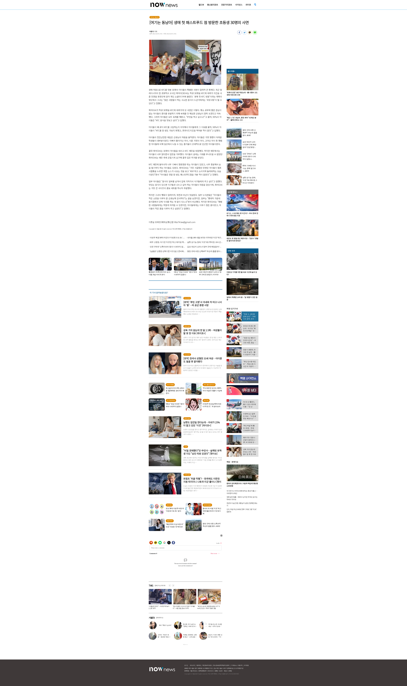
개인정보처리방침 (207, 665)
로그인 (186, 665)
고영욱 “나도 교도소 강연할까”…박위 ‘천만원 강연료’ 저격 (215, 637)
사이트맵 (246, 665)
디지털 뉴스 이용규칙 (236, 665)
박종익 (151, 31)
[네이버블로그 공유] (255, 34)
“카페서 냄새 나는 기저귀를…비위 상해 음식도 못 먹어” (161, 607)
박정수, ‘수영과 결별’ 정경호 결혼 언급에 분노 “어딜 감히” (164, 637)
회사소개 (192, 665)
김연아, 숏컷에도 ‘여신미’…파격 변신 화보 (190, 625)
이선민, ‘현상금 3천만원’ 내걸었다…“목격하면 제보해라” (190, 637)
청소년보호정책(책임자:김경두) (221, 665)
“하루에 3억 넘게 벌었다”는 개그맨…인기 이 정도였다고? (215, 626)
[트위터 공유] (244, 34)
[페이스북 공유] (239, 34)
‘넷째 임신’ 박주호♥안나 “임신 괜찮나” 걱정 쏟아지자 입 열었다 (164, 626)
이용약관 (198, 665)
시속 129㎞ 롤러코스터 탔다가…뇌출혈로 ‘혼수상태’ (186, 607)
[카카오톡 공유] (250, 34)
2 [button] (185, 644)
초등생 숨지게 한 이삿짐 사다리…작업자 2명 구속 (210, 607)
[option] (161, 600)
